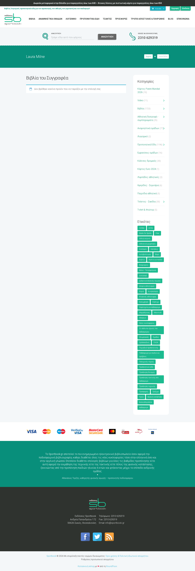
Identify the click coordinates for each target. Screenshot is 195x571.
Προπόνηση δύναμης (147, 372)
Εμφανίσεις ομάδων (147, 152)
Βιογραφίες (143, 265)
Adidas (141, 228)
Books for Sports (145, 233)
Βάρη (157, 254)
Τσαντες (107, 19)
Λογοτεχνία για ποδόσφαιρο (149, 307)
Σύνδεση (185, 8)
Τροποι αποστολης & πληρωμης (148, 19)
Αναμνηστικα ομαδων (50, 19)
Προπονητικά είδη (146, 367)
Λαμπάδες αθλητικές (148, 177)
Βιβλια (32, 19)
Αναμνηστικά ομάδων (148, 128)
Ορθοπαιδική (144, 342)
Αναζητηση (107, 37)
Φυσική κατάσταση (155, 397)
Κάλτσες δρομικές (146, 161)
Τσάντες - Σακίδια (146, 201)
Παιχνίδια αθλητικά (147, 193)
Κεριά (141, 291)
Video (140, 100)
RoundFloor (111, 566)
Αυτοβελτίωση (145, 254)
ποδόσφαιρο (143, 407)
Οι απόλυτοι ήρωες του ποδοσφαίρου (148, 330)
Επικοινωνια (183, 19)
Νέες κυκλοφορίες (146, 323)
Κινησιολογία (153, 291)
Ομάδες (156, 337)
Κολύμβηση (143, 302)
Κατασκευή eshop (86, 566)
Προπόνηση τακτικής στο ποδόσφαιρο (148, 379)
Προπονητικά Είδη (146, 144)
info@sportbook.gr (114, 523)
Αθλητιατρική (144, 239)
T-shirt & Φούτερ (145, 209)
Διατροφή (143, 276)
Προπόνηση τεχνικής (147, 386)
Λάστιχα (155, 302)
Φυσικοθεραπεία (145, 402)
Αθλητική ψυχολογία (147, 244)
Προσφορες (121, 19)
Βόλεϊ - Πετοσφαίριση (147, 270)
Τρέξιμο (155, 392)
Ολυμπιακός (144, 337)
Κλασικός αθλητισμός (147, 297)
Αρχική (148, 56)
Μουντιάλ (158, 313)
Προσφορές (143, 392)
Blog (170, 19)
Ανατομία (142, 249)
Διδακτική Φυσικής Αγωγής (150, 281)
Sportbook (51, 556)
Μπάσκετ (142, 318)
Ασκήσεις (154, 249)
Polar (157, 233)
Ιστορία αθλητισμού (146, 286)
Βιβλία (140, 108)
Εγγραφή (175, 8)
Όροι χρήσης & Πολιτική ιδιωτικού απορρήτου (127, 556)
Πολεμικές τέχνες (146, 362)
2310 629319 (148, 38)
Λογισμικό (142, 136)
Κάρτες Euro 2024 (146, 169)
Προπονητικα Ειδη (89, 19)
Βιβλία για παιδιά (155, 260)
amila (151, 228)
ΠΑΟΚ (155, 342)
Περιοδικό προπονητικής (148, 348)
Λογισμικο (71, 19)
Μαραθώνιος (144, 313)
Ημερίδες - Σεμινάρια (148, 185)
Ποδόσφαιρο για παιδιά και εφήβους (149, 354)
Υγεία (141, 397)
